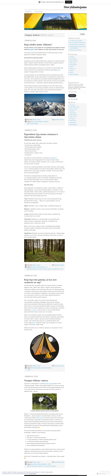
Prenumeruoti (72, 95)
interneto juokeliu (49, 383)
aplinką (33, 322)
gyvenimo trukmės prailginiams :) (39, 464)
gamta (36, 121)
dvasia (33, 121)
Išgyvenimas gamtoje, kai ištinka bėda (77, 44)
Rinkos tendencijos (73, 114)
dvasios (58, 70)
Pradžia (29, 11)
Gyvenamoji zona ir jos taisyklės (76, 40)
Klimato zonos (72, 68)
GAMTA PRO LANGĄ (74, 107)
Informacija (72, 57)
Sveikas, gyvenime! (73, 109)
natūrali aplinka (34, 123)
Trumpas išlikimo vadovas (36, 380)
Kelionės (71, 66)
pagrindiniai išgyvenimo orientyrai (35, 269)
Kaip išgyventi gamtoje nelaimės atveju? (77, 42)
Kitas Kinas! (72, 110)
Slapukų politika (33, 473)
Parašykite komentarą (59, 119)
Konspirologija (73, 122)
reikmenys (49, 269)
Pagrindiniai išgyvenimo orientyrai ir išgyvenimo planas (41, 135)
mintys (28, 123)
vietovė (61, 269)
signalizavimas (56, 269)
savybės (28, 369)
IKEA (49, 464)
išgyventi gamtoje (73, 58)
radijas (45, 269)
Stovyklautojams (75, 6)
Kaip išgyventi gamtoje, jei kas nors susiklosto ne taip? (40, 281)
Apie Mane (38, 11)
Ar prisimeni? (72, 105)
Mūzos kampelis (73, 112)
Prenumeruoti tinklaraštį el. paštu (75, 83)
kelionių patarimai (73, 64)
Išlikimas (41, 121)
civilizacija (34, 368)
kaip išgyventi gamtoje (46, 368)
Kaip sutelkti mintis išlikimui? (38, 44)
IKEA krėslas (40, 417)
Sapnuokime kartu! (73, 124)
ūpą (25, 177)
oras (46, 267)
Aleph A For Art (73, 116)
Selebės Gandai (73, 120)
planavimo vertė (42, 466)
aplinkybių (53, 158)
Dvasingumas (72, 118)
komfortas (46, 121)
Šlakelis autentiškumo (74, 74)
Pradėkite (68, 2)
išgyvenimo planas (40, 267)
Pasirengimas (35, 466)
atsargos (34, 267)
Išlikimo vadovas (36, 119)
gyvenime (33, 310)
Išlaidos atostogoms (73, 60)
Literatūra (71, 70)
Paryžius (71, 72)
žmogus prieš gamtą (51, 466)
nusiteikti (31, 49)
